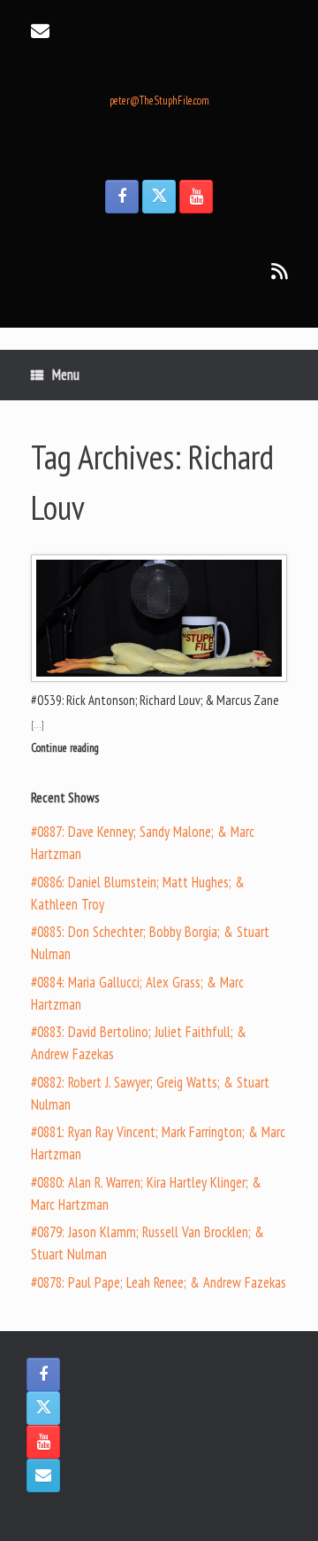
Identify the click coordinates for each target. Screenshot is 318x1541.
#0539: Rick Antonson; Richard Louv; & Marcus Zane (155, 700)
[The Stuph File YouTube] (196, 196)
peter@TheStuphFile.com (159, 100)
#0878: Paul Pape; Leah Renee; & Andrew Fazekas (158, 1282)
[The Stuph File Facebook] (122, 196)
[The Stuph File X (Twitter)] (159, 196)
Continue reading (66, 747)
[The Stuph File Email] (43, 1475)
